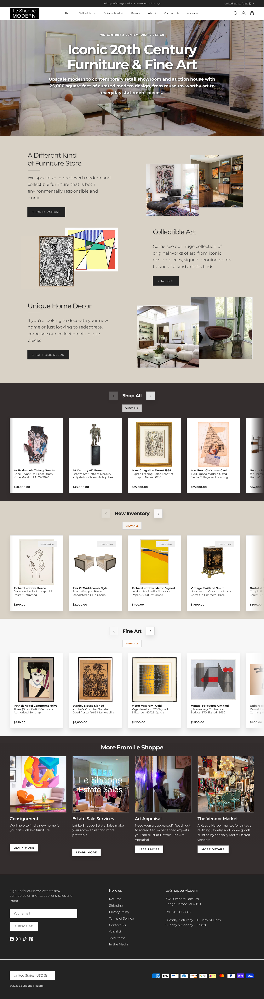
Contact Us (171, 13)
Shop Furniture (46, 212)
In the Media (118, 944)
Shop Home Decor (48, 355)
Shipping (116, 905)
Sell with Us (87, 13)
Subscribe (24, 926)
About (152, 13)
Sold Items (117, 938)
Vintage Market (113, 13)
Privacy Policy (119, 912)
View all (132, 408)
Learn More (24, 847)
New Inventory (132, 513)
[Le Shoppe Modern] (24, 13)
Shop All (132, 395)
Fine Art (132, 631)
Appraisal (193, 13)
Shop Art (166, 280)
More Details (213, 849)
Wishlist (115, 931)
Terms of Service (121, 918)
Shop (67, 13)
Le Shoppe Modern (31, 985)
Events (135, 13)
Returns (115, 899)
